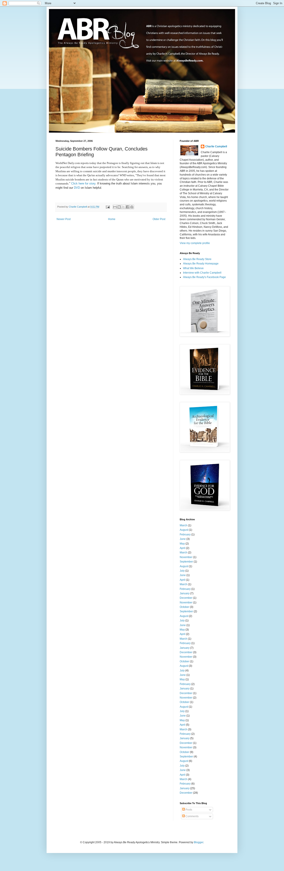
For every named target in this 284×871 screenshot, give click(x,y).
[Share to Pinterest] (132, 207)
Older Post (159, 219)
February (185, 534)
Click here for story (83, 183)
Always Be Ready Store (197, 259)
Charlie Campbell (216, 146)
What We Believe (193, 268)
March (183, 525)
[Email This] (115, 207)
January (184, 593)
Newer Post (64, 219)
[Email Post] (107, 206)
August (184, 529)
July (182, 570)
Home (111, 219)
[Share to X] (123, 207)
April (182, 548)
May (182, 543)
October (184, 607)
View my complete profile (195, 243)
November (186, 557)
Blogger (198, 842)
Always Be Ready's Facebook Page (204, 277)
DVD (77, 187)
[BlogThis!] (119, 207)
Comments (192, 816)
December (186, 597)
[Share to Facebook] (127, 207)
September (186, 561)
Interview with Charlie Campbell (202, 272)
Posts (188, 809)
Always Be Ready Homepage (201, 263)
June (183, 539)
